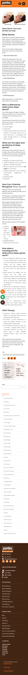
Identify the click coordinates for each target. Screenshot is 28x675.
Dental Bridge (7, 439)
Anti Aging (6, 401)
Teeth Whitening (7, 526)
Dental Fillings (7, 446)
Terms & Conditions (8, 671)
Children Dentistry (8, 419)
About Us (4, 623)
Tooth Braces (6, 604)
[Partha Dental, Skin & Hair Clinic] (6, 4)
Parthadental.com (8, 663)
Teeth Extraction (8, 519)
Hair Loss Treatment (8, 467)
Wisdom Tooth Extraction (10, 533)
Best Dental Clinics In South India (11, 415)
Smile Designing (6, 591)
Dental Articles (7, 433)
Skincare (6, 512)
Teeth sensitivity (8, 523)
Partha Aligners (6, 586)
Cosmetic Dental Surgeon (10, 426)
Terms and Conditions (8, 633)
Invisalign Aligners (8, 481)
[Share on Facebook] (8, 358)
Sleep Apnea (19, 187)
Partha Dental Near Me (8, 636)
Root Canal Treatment (9, 509)
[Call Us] (3, 291)
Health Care (6, 478)
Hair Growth (7, 464)
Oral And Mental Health (9, 495)
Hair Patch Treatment (9, 471)
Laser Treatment (8, 491)
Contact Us (5, 620)
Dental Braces (7, 436)
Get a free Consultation (8, 631)
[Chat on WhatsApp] (3, 297)
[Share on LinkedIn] (11, 358)
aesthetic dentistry (8, 398)
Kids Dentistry (6, 593)
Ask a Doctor (7, 408)
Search (3, 384)
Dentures (6, 457)
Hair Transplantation (9, 474)
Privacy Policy (6, 625)
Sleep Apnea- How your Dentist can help (13, 354)
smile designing (7, 516)
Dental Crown (6, 596)
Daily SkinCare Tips (8, 429)
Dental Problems (8, 453)
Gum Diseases (7, 460)
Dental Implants (7, 450)
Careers (4, 618)
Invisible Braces (7, 485)
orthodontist (7, 502)
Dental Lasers (6, 599)
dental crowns (7, 443)
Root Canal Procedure (9, 505)
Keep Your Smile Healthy (9, 488)
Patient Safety (6, 628)
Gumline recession (9, 241)
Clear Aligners (7, 422)
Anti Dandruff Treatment (9, 405)
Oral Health (6, 498)
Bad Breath (6, 412)
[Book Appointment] (3, 302)
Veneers (6, 530)
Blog (3, 615)
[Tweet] (14, 358)
